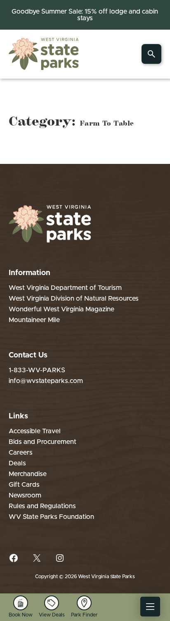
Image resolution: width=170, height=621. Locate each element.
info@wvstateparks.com (46, 381)
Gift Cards (24, 484)
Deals (17, 463)
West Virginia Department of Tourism (65, 288)
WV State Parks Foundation (51, 517)
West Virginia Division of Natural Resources (74, 298)
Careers (21, 452)
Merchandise (28, 474)
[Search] (151, 54)
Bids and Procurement (42, 442)
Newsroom (25, 495)
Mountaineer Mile (34, 320)
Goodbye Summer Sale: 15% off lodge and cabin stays (85, 14)
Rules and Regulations (42, 506)
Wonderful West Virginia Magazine (61, 309)
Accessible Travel (35, 431)
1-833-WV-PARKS (37, 370)
